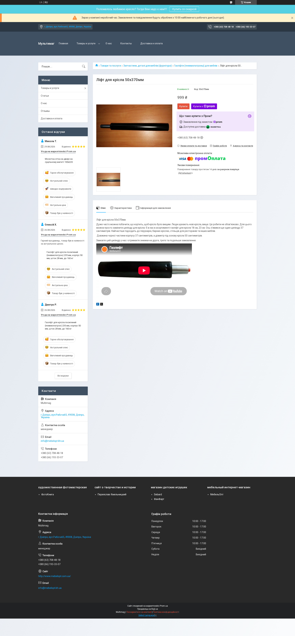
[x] (101, 304)
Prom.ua (164, 606)
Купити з (198, 106)
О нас (109, 43)
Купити (183, 106)
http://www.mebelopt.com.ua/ (54, 576)
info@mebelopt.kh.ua (52, 441)
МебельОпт (216, 494)
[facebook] (97, 304)
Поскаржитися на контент (138, 612)
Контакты (126, 43)
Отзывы (45, 111)
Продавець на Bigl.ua (147, 609)
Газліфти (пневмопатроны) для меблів (195, 65)
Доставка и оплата (151, 43)
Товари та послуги (110, 65)
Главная (63, 43)
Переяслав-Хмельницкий (112, 494)
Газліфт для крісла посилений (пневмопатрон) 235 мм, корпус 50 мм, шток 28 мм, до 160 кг (64, 255)
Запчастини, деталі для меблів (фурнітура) (147, 65)
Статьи (45, 95)
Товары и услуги (86, 43)
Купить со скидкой (184, 9)
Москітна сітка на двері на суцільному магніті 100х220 (59, 160)
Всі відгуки (63, 375)
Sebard (158, 494)
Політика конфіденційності (166, 612)
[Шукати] (84, 66)
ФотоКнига (47, 494)
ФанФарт (159, 499)
